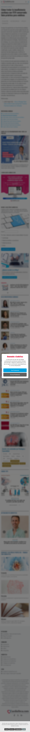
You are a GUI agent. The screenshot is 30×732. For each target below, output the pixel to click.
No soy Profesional (15, 374)
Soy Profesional (15, 370)
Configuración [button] (18, 729)
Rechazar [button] (12, 729)
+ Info (24, 729)
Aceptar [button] (6, 729)
